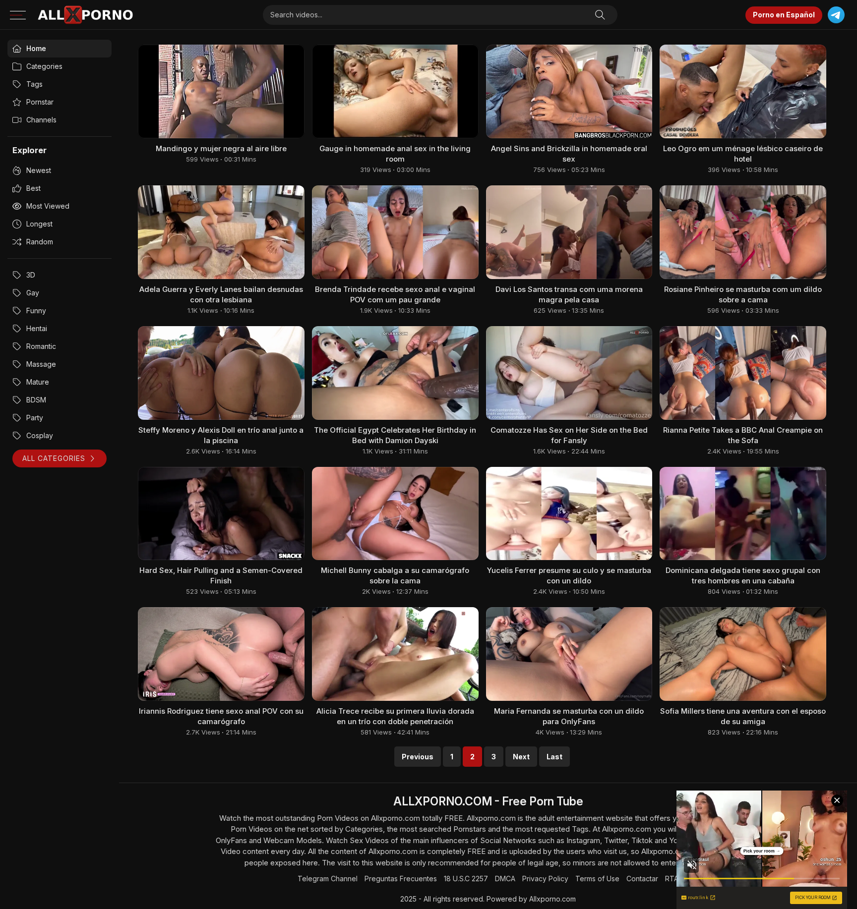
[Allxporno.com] (85, 14)
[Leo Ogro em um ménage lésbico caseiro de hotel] (743, 91)
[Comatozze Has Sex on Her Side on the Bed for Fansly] (569, 373)
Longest (39, 224)
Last (554, 756)
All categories (53, 458)
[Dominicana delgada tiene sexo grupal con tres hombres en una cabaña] (743, 514)
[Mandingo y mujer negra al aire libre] (221, 91)
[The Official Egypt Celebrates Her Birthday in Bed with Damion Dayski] (395, 373)
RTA (671, 878)
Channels (41, 119)
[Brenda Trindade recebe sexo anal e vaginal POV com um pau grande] (395, 232)
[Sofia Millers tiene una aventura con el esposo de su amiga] (743, 654)
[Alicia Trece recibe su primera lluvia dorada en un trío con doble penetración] (395, 654)
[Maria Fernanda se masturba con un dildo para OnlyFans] (569, 654)
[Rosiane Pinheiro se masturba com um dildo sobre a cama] (743, 232)
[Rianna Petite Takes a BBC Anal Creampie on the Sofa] (743, 373)
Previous (417, 756)
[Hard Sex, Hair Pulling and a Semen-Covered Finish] (221, 514)
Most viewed (47, 206)
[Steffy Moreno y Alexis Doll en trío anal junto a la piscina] (221, 373)
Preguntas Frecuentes (401, 878)
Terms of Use (597, 878)
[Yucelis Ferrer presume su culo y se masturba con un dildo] (569, 514)
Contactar (642, 878)
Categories (44, 66)
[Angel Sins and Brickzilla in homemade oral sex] (569, 91)
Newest (38, 170)
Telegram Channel (328, 878)
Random (39, 241)
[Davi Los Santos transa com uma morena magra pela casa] (569, 232)
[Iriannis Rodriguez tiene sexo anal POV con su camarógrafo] (221, 654)
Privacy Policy (545, 878)
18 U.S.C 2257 (466, 878)
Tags (34, 84)
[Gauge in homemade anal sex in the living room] (395, 91)
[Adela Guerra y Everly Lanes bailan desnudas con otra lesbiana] (221, 232)
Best (33, 188)
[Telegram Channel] (836, 15)
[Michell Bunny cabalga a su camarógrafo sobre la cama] (395, 514)
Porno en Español (784, 14)
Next (521, 756)
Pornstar (40, 102)
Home (36, 48)
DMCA (505, 878)
